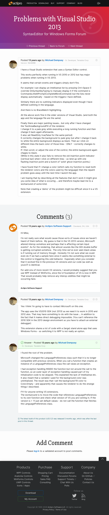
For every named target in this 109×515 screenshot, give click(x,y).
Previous (36, 46)
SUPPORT (60, 3)
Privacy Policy (48, 510)
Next (76, 46)
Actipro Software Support (58, 226)
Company (88, 467)
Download (31, 492)
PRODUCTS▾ (32, 3)
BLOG (80, 3)
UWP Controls (23, 482)
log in (36, 451)
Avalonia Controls (23, 476)
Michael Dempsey (54, 60)
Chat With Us (67, 482)
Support (67, 467)
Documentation (67, 472)
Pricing (45, 476)
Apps (27, 485)
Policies (88, 479)
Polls (66, 485)
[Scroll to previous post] (94, 226)
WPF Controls (23, 472)
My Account (31, 499)
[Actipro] (15, 3)
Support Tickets (66, 479)
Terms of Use (61, 510)
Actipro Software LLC (56, 507)
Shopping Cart (45, 472)
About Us (88, 472)
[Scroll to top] (102, 459)
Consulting (45, 482)
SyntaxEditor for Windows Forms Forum (54, 34)
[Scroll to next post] (96, 60)
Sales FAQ (45, 479)
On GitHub (87, 476)
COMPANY (71, 3)
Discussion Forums (67, 476)
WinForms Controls (23, 479)
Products (23, 467)
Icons (19, 485)
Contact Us (88, 482)
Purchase (45, 467)
